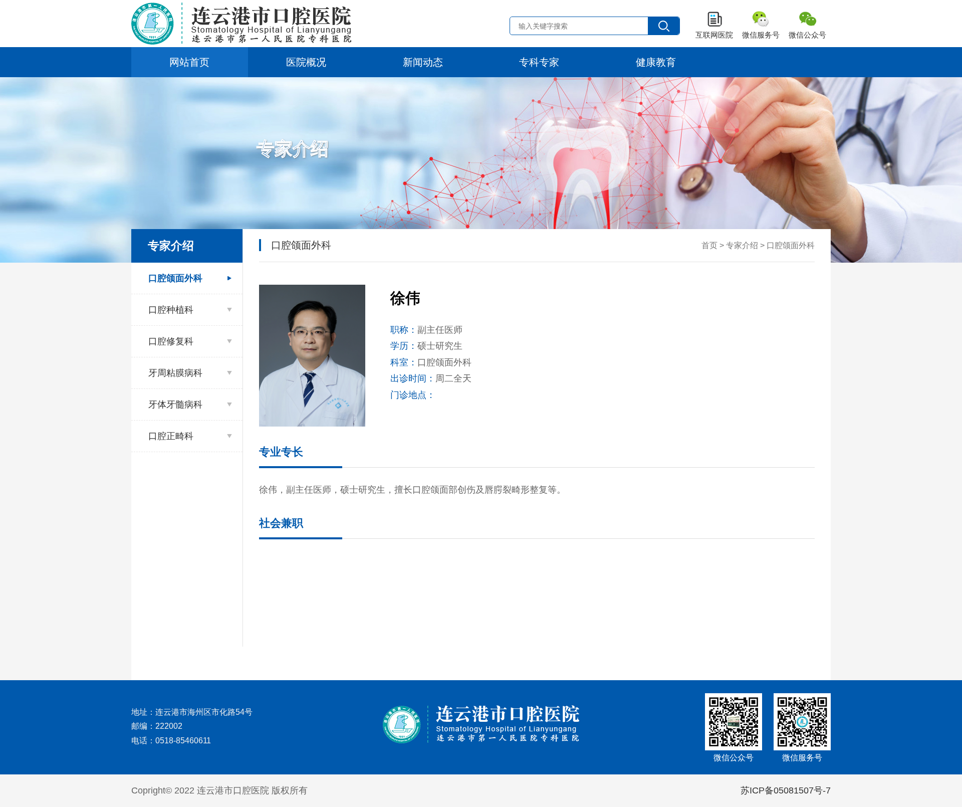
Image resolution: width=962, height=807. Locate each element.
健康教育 (656, 62)
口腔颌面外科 (175, 278)
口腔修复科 (170, 341)
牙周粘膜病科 (175, 373)
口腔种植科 (170, 310)
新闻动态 (423, 62)
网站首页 (189, 62)
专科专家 (539, 62)
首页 (709, 245)
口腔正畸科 (170, 436)
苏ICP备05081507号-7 (786, 790)
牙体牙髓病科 (175, 404)
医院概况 (306, 62)
